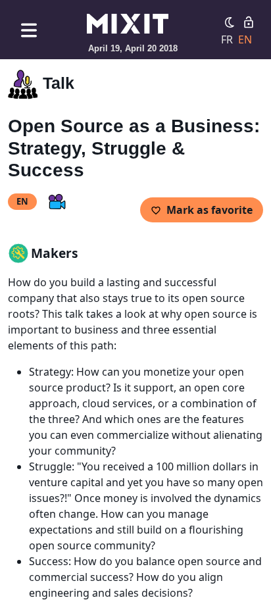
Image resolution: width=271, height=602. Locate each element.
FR (227, 39)
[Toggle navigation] (29, 29)
